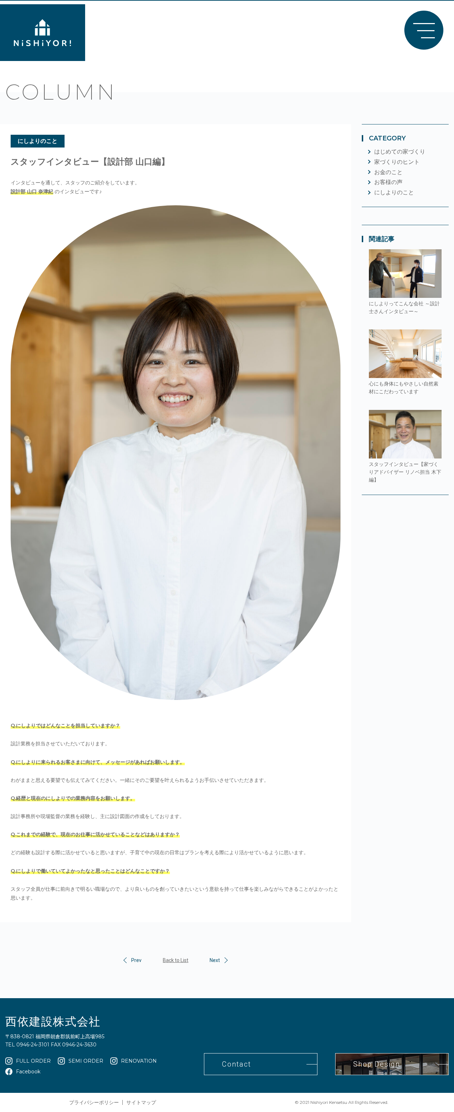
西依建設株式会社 (53, 1021)
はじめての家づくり (399, 151)
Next (215, 960)
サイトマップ (141, 1102)
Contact (236, 1064)
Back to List (175, 960)
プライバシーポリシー (94, 1102)
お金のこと (388, 172)
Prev (136, 960)
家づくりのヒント (397, 162)
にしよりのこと (37, 141)
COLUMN (61, 92)
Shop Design (376, 1064)
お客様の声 (388, 182)
